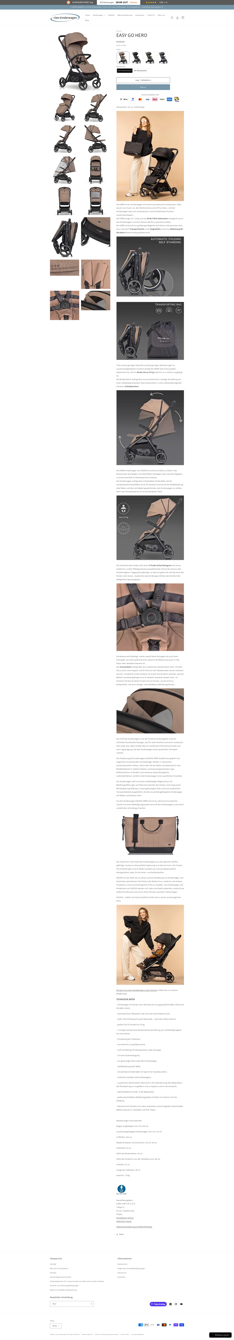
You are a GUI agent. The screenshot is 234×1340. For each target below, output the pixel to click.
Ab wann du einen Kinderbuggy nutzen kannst (136, 990)
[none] (123, 58)
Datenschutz (122, 1264)
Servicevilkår (125, 1334)
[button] (99, 15)
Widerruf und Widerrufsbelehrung (63, 1290)
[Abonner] (91, 1304)
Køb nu (143, 87)
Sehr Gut (122, 2)
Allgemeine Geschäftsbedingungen (131, 1268)
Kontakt (53, 1273)
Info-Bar (53, 1264)
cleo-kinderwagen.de (61, 1334)
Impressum (121, 1273)
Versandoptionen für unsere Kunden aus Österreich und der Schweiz (77, 1281)
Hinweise (133, 2)
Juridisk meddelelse (138, 1334)
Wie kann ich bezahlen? (59, 1268)
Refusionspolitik (87, 1334)
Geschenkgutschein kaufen (60, 1277)
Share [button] (121, 1234)
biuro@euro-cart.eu (125, 1218)
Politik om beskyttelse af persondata (106, 1334)
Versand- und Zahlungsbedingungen (64, 1285)
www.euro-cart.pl (124, 1221)
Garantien (121, 1277)
